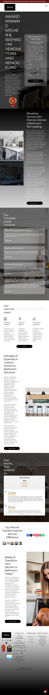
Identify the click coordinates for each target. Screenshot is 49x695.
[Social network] (6, 643)
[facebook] (27, 535)
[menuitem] (31, 636)
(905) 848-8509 (19, 638)
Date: (28, 73)
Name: (28, 64)
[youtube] (37, 535)
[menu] (46, 5)
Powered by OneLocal (21, 669)
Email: (38, 68)
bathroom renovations (32, 153)
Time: (38, 73)
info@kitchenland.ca (19, 643)
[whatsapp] (43, 535)
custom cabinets (39, 155)
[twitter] (31, 535)
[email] (40, 535)
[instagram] (34, 535)
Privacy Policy (30, 669)
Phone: (29, 68)
